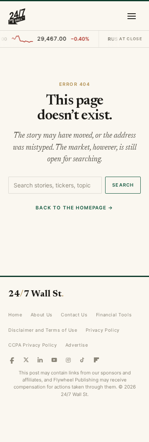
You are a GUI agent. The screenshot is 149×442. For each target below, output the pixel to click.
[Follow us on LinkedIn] (40, 360)
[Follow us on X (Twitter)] (26, 360)
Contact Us (74, 315)
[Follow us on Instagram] (68, 360)
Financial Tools (114, 315)
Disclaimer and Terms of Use (42, 330)
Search (123, 185)
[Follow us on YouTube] (54, 360)
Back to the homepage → (74, 208)
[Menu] (132, 16)
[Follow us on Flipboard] (96, 360)
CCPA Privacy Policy (32, 345)
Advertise (76, 345)
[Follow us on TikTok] (82, 360)
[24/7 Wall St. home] (17, 16)
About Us (42, 315)
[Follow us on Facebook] (12, 360)
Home (15, 315)
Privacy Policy (103, 330)
